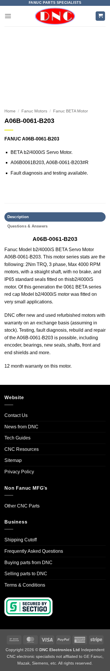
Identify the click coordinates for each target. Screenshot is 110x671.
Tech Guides (17, 437)
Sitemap (13, 460)
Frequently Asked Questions (33, 551)
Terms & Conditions (24, 585)
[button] (7, 16)
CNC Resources (21, 449)
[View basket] (100, 16)
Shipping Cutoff (20, 539)
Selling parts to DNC (25, 573)
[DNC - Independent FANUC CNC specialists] (55, 16)
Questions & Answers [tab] (27, 226)
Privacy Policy (19, 471)
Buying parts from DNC (28, 562)
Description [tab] (18, 217)
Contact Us (16, 415)
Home (10, 111)
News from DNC (21, 426)
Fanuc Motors (34, 111)
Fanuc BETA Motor (70, 111)
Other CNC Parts (22, 505)
